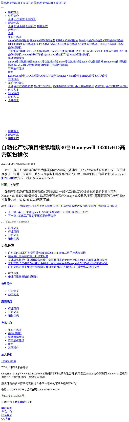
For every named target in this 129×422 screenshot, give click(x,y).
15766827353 (8, 361)
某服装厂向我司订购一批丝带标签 (28, 256)
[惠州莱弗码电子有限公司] (64, 3)
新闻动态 (13, 134)
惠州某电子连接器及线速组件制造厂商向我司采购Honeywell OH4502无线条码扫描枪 (58, 263)
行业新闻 (13, 231)
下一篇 (32, 215)
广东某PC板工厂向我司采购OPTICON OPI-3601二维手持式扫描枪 (47, 252)
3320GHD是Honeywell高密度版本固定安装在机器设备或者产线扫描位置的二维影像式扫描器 (62, 205)
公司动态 (13, 235)
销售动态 (13, 138)
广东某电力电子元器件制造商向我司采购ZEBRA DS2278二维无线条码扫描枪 (53, 266)
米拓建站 (20, 401)
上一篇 (48, 212)
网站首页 (13, 12)
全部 (10, 19)
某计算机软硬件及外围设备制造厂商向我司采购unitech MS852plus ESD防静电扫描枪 (57, 259)
